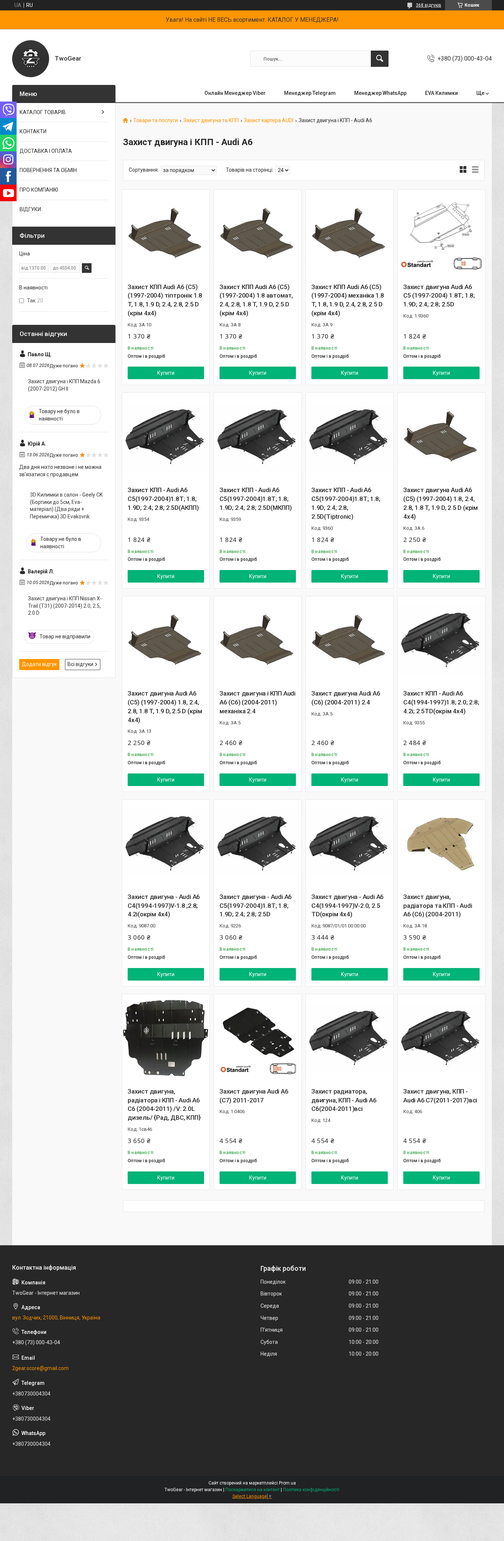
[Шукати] (380, 59)
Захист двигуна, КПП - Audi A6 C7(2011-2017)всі (440, 1096)
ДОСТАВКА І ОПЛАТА (46, 151)
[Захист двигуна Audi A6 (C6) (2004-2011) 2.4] (349, 640)
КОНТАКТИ (33, 131)
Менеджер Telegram (310, 93)
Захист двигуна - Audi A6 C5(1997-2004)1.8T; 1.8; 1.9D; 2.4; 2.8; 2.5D (256, 905)
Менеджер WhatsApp (380, 93)
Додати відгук (39, 664)
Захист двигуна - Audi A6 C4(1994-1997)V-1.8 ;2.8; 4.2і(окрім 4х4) (164, 905)
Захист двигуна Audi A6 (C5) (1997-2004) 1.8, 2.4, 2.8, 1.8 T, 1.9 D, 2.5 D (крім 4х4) (440, 503)
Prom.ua (287, 1483)
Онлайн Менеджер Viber (235, 93)
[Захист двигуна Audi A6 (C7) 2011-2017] (257, 1038)
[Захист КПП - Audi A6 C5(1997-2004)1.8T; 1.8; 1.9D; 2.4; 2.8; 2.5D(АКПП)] (166, 436)
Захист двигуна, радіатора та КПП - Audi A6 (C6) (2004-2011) (437, 905)
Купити (166, 373)
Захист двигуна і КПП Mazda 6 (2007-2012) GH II (64, 385)
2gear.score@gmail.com (40, 1368)
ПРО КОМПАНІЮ (39, 190)
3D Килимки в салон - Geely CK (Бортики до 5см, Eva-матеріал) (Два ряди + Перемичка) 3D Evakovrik (66, 505)
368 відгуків (428, 5)
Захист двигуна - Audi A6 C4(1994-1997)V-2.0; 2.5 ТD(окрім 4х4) (347, 905)
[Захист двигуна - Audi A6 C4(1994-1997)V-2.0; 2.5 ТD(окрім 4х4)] (349, 843)
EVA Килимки (441, 93)
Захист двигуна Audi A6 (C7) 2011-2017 (254, 1096)
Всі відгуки (80, 664)
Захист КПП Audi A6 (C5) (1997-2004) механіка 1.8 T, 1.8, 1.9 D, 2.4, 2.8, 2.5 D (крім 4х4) (347, 300)
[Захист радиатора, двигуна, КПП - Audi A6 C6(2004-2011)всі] (349, 1038)
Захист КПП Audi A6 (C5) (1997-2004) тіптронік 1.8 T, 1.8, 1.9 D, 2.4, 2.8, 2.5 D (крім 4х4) (165, 300)
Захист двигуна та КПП (211, 120)
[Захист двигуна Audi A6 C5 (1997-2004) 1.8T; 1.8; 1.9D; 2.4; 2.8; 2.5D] (441, 233)
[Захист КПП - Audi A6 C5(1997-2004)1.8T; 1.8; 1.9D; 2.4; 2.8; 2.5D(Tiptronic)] (349, 436)
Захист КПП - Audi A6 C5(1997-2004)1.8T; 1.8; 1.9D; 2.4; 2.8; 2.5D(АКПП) (163, 498)
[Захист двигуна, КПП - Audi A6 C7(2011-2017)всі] (441, 1038)
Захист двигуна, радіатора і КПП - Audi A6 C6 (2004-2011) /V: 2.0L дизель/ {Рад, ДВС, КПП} (164, 1104)
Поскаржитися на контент (252, 1489)
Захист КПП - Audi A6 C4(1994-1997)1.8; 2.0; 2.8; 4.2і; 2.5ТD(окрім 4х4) (441, 702)
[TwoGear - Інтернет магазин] (30, 58)
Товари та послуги (155, 120)
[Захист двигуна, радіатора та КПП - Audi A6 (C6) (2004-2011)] (441, 843)
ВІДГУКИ (30, 209)
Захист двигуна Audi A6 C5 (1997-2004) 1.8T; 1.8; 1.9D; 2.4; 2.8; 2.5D (439, 295)
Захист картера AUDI (268, 120)
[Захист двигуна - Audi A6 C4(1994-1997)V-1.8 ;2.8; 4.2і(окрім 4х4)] (166, 843)
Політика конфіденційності (311, 1489)
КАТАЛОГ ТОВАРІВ (43, 112)
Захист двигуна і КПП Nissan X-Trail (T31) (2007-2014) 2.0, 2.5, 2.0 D (65, 606)
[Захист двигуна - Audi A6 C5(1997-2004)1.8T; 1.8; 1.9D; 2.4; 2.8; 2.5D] (257, 843)
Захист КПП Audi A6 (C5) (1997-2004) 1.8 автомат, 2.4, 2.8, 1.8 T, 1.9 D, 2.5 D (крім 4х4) (256, 300)
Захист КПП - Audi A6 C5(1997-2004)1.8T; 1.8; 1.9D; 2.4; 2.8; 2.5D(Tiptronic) (345, 503)
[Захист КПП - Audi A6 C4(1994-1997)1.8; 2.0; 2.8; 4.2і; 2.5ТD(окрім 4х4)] (441, 640)
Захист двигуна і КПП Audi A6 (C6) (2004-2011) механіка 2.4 (258, 702)
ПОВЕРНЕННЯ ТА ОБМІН (48, 170)
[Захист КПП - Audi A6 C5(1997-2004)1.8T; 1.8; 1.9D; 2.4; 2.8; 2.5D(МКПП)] (257, 436)
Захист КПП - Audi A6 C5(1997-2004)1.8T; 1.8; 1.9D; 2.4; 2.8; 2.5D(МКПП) (256, 498)
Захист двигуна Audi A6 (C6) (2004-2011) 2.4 (345, 698)
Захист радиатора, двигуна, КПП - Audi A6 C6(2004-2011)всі (344, 1100)
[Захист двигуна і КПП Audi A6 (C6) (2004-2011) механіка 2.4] (257, 640)
